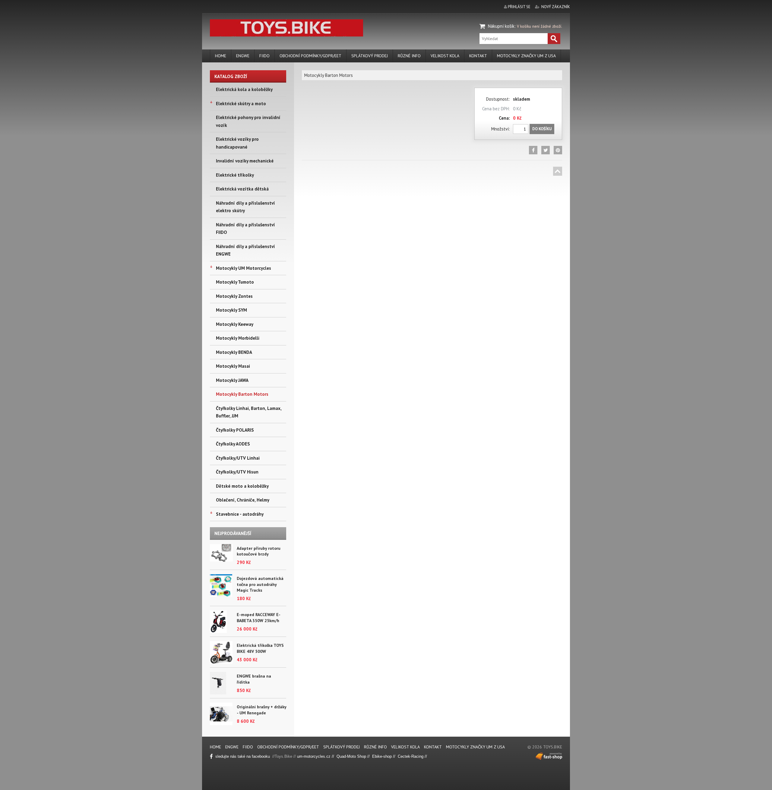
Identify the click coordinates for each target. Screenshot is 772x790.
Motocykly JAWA (232, 380)
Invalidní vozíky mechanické (245, 161)
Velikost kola (445, 55)
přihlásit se (519, 6)
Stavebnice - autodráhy (240, 514)
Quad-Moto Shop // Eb (357, 756)
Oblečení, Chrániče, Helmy (242, 500)
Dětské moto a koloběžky (242, 486)
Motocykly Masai (233, 366)
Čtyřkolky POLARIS (235, 430)
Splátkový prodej (369, 55)
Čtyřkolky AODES (233, 444)
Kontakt (478, 55)
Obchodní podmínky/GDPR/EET (310, 55)
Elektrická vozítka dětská (242, 189)
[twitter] (545, 150)
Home (220, 55)
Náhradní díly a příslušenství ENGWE (245, 250)
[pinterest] (558, 150)
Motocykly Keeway (234, 324)
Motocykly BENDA (234, 352)
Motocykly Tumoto (235, 282)
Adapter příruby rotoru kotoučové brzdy (258, 551)
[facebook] (533, 150)
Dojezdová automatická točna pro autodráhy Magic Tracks (260, 584)
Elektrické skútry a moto (241, 103)
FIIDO (264, 55)
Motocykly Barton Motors (242, 394)
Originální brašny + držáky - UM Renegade (261, 710)
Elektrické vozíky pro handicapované (237, 143)
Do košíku (542, 128)
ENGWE (242, 55)
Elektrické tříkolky (235, 175)
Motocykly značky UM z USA (526, 55)
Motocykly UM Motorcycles (243, 268)
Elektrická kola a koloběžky (244, 89)
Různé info (409, 55)
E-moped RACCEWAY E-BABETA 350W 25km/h (258, 617)
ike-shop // (387, 756)
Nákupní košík (501, 26)
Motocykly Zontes (234, 296)
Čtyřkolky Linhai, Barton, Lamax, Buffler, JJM (248, 412)
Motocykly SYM (231, 310)
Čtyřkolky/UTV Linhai (238, 458)
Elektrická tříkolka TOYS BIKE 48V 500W (260, 648)
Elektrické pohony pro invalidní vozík (248, 121)
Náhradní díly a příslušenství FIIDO (245, 228)
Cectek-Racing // (412, 756)
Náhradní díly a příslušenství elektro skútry (245, 207)
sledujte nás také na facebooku (243, 756)
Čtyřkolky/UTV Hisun (237, 472)
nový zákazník (555, 6)
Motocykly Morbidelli (237, 338)
